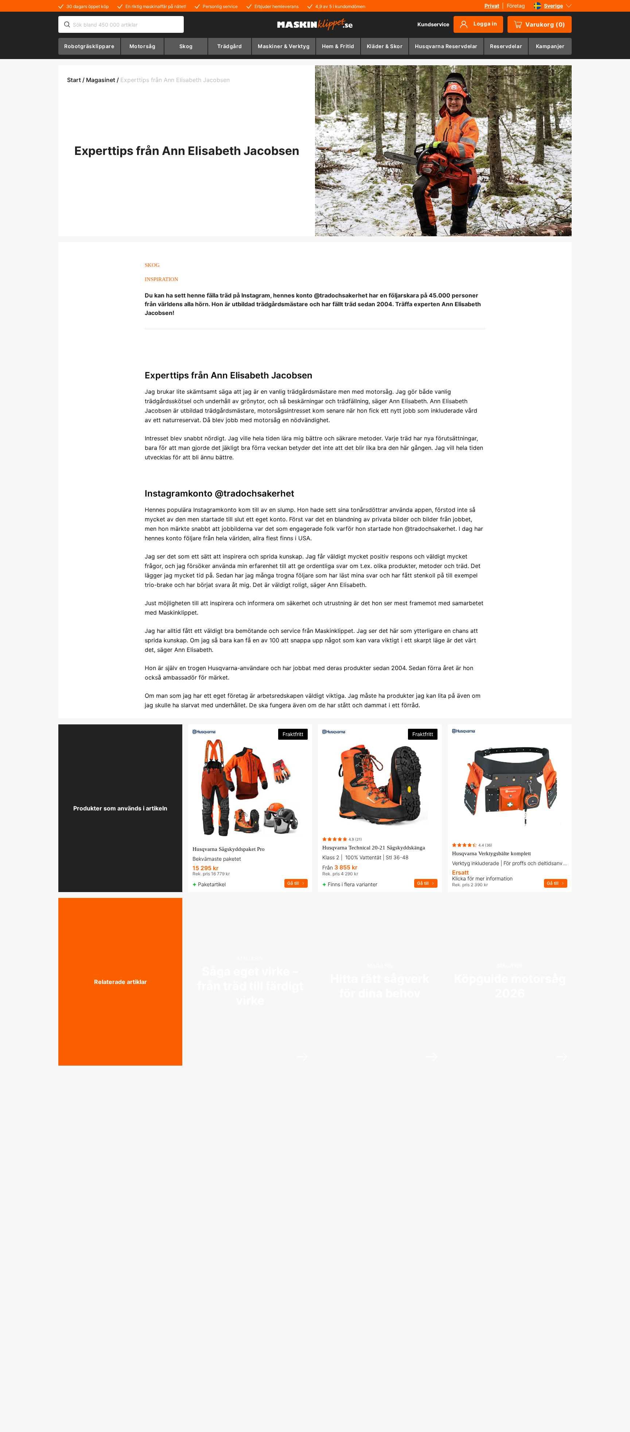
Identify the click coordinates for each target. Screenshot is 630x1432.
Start (74, 79)
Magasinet (100, 79)
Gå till (293, 883)
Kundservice (433, 24)
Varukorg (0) (545, 24)
